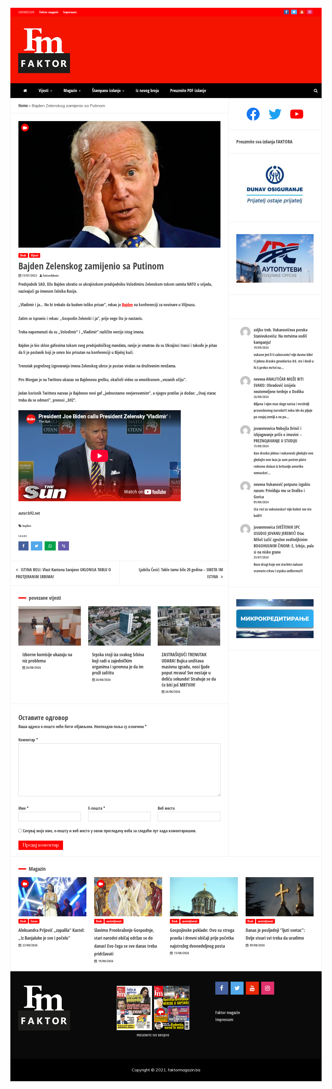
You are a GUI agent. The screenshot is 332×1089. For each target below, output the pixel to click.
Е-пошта (96, 808)
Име (23, 808)
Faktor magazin (48, 12)
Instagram (310, 12)
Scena (34, 921)
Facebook (286, 12)
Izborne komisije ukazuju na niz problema (47, 657)
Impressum (70, 12)
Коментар (28, 740)
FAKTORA (284, 141)
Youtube (302, 12)
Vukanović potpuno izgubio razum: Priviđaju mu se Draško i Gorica (282, 490)
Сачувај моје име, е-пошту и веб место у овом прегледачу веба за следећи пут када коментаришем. (109, 831)
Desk (23, 255)
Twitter (294, 12)
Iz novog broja (147, 90)
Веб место (166, 808)
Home (23, 105)
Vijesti (44, 90)
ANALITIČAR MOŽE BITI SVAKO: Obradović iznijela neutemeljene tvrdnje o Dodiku (279, 385)
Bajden (127, 305)
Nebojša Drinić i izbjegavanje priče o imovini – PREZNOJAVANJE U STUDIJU (278, 434)
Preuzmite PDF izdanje (188, 90)
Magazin (70, 90)
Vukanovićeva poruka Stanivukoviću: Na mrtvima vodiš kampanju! (280, 336)
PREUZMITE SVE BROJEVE (153, 1035)
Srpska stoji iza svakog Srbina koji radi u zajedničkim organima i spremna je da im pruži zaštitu (118, 663)
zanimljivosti (114, 921)
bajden (27, 525)
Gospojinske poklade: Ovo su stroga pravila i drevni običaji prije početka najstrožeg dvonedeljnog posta (202, 938)
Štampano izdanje (106, 90)
